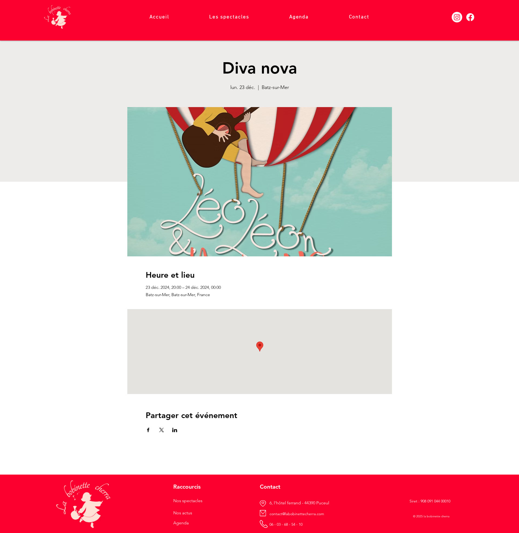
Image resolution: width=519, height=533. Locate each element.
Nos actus (182, 512)
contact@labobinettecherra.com (297, 513)
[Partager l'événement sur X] (161, 430)
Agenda (181, 522)
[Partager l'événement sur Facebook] (148, 430)
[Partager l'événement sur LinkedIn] (174, 430)
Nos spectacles (187, 500)
